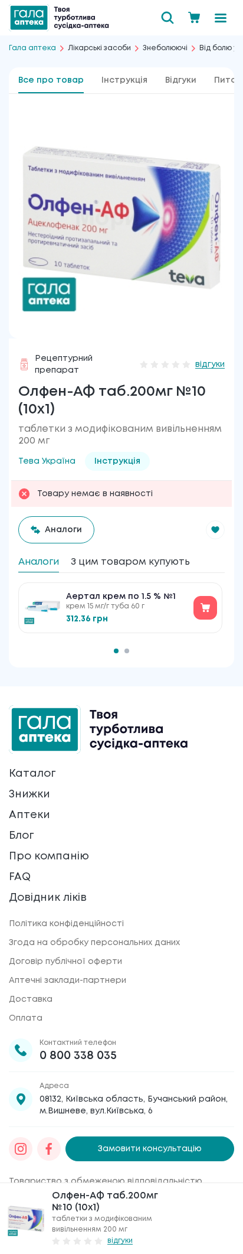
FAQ (20, 877)
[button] (215, 529)
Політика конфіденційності (66, 923)
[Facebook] (49, 1149)
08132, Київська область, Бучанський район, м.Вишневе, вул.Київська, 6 (134, 1105)
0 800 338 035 (78, 1055)
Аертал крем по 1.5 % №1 (121, 596)
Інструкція (124, 80)
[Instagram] (20, 1149)
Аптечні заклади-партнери (67, 980)
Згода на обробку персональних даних (94, 942)
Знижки (29, 794)
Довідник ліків (48, 898)
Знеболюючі (165, 48)
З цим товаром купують (130, 562)
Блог (21, 836)
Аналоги (38, 562)
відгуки (210, 364)
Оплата (25, 1018)
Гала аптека (32, 48)
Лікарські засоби (99, 48)
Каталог (32, 774)
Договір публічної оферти (65, 961)
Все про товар (51, 80)
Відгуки (180, 80)
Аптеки (29, 815)
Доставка (30, 999)
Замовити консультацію (150, 1148)
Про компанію (49, 856)
